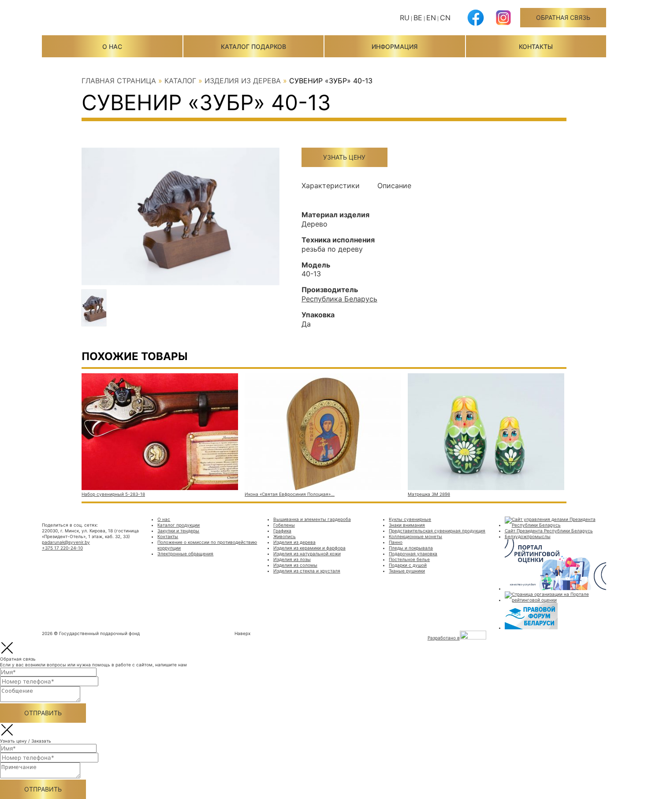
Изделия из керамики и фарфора (309, 547)
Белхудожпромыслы (528, 536)
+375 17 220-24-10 (62, 547)
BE (417, 17)
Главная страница (119, 80)
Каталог (180, 80)
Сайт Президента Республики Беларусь (549, 530)
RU (405, 17)
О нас (112, 46)
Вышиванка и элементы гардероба (312, 519)
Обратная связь (563, 17)
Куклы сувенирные (410, 519)
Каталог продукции (178, 525)
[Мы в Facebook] (475, 24)
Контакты (536, 46)
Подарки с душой (408, 565)
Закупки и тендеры (178, 530)
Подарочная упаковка (413, 553)
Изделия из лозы (292, 559)
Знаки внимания (407, 525)
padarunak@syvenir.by (66, 542)
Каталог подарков (253, 46)
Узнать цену (344, 157)
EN (431, 17)
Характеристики (331, 185)
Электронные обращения (185, 553)
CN (445, 17)
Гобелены (284, 525)
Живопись (284, 536)
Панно (395, 542)
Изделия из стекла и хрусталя (306, 570)
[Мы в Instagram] (503, 24)
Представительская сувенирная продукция (437, 530)
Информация (394, 46)
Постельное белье (409, 559)
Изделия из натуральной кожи (307, 553)
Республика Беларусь (339, 298)
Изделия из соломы (295, 565)
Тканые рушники (407, 570)
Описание (394, 185)
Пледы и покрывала (411, 547)
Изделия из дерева (243, 80)
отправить (43, 713)
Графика (282, 530)
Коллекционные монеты (415, 536)
